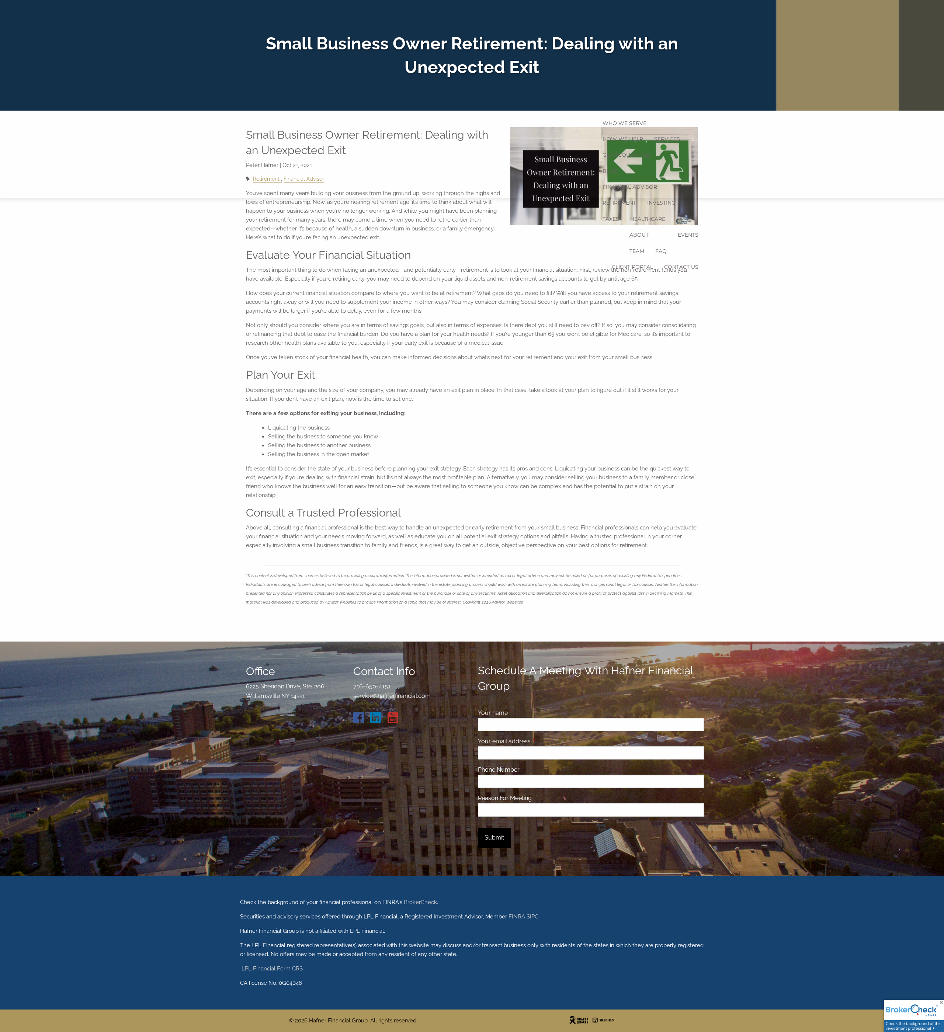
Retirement (619, 202)
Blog (610, 171)
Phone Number (499, 769)
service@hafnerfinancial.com (392, 695)
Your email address (532, 741)
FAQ (661, 251)
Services (667, 139)
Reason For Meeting (505, 798)
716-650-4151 (372, 686)
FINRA (517, 916)
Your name (521, 712)
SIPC (532, 916)
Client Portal (632, 267)
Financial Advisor (630, 187)
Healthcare (647, 219)
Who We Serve (624, 123)
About (639, 235)
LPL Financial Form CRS (271, 968)
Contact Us (681, 267)
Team (636, 251)
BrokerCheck (420, 902)
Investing (661, 202)
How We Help (623, 139)
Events (688, 235)
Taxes (611, 219)
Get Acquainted (626, 155)
